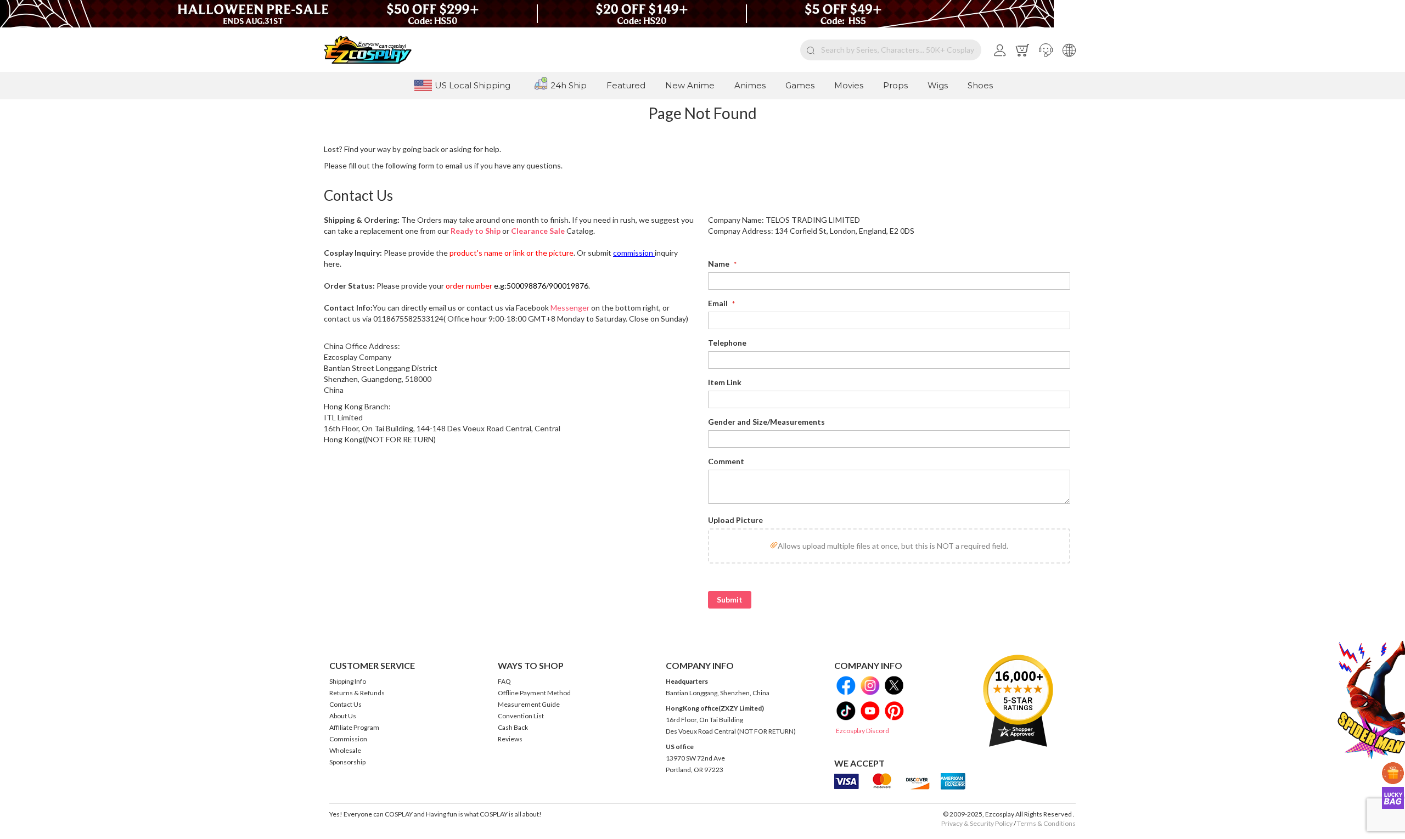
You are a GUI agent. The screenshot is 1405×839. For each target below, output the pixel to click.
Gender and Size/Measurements (766, 421)
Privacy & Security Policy (977, 823)
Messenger (569, 307)
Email (718, 303)
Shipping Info (347, 681)
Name (719, 263)
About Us (342, 716)
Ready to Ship (476, 230)
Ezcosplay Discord (862, 731)
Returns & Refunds (357, 693)
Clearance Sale (538, 230)
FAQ (504, 681)
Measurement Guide (529, 704)
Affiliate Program (354, 727)
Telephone (727, 342)
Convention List (521, 716)
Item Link (724, 382)
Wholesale (345, 750)
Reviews (510, 739)
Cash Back (513, 727)
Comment (726, 461)
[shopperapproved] (1018, 700)
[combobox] (890, 50)
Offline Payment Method (534, 693)
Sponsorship (347, 762)
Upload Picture (735, 520)
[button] (1046, 50)
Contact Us (345, 704)
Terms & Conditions (1046, 823)
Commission (348, 739)
